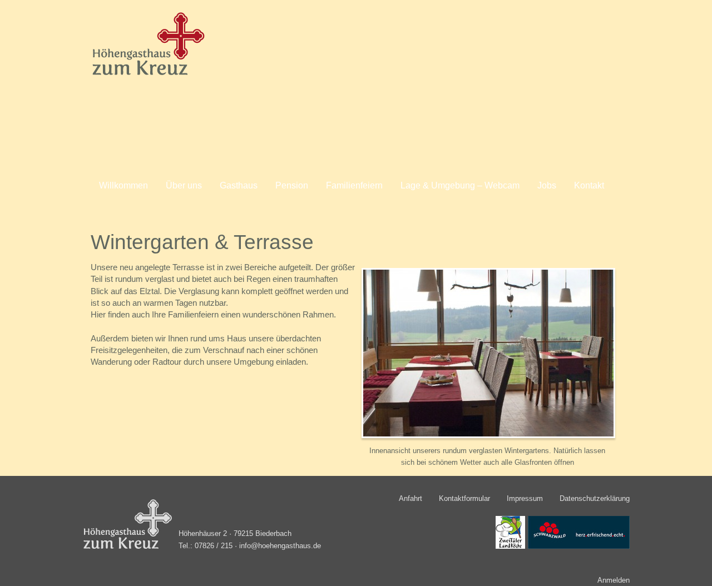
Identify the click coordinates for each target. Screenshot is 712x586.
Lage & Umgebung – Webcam (460, 185)
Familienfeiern (354, 185)
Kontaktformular (464, 498)
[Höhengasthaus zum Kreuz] (145, 74)
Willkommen (123, 185)
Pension (291, 185)
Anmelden (613, 580)
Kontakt (589, 185)
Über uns (184, 185)
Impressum (525, 498)
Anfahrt (410, 498)
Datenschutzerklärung (595, 498)
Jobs (546, 185)
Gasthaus (239, 185)
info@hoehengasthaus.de (280, 546)
